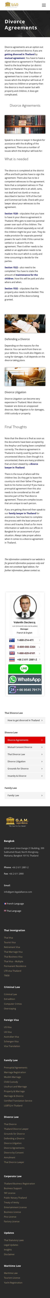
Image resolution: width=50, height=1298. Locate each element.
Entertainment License (15, 1207)
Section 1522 (11, 267)
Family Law (13, 795)
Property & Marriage (14, 1091)
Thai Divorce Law (16, 754)
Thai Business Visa (13, 956)
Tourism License (12, 1277)
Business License (12, 1212)
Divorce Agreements (18, 740)
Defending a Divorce (17, 339)
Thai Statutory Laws (14, 1240)
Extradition (9, 999)
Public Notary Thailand (15, 1197)
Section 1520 (11, 213)
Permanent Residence (15, 966)
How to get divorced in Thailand (24, 720)
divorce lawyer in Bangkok (29, 140)
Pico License (10, 1216)
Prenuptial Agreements (15, 1067)
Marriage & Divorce (13, 1096)
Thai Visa (8, 937)
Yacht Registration (13, 1282)
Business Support (13, 1188)
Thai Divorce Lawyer (14, 1162)
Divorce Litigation (15, 392)
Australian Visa (11, 1036)
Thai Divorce (10, 1124)
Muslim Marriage (12, 1077)
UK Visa (8, 1032)
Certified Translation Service (18, 1100)
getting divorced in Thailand (20, 54)
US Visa (7, 1027)
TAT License (9, 1193)
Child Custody (11, 1081)
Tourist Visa (10, 942)
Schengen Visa (11, 1041)
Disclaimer (9, 1254)
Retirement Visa (12, 947)
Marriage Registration (15, 1072)
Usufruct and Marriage (15, 1086)
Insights (8, 1249)
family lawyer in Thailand (22, 513)
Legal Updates (11, 1244)
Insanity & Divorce (17, 775)
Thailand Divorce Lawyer (16, 1128)
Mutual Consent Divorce (20, 747)
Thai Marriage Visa (13, 951)
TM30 (6, 975)
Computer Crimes (13, 1003)
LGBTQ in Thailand (13, 1105)
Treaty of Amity (11, 1202)
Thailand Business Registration (19, 1183)
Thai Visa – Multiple (13, 961)
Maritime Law (10, 1273)
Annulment (9, 1157)
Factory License (11, 1221)
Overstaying (10, 1008)
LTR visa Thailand (12, 970)
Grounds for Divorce (18, 768)
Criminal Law (10, 994)
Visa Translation (12, 1046)
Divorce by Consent (14, 1152)
